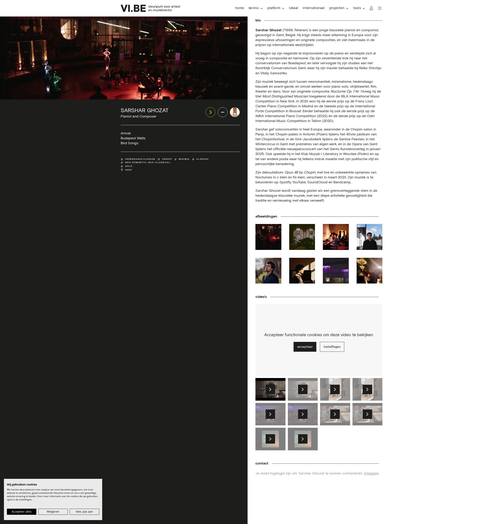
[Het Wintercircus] (268, 237)
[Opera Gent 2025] (370, 271)
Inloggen (371, 473)
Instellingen (332, 347)
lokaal (293, 8)
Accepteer (305, 347)
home (239, 8)
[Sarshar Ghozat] (235, 112)
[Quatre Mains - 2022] (302, 237)
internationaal (314, 8)
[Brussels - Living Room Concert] (336, 237)
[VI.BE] (150, 8)
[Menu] (380, 8)
